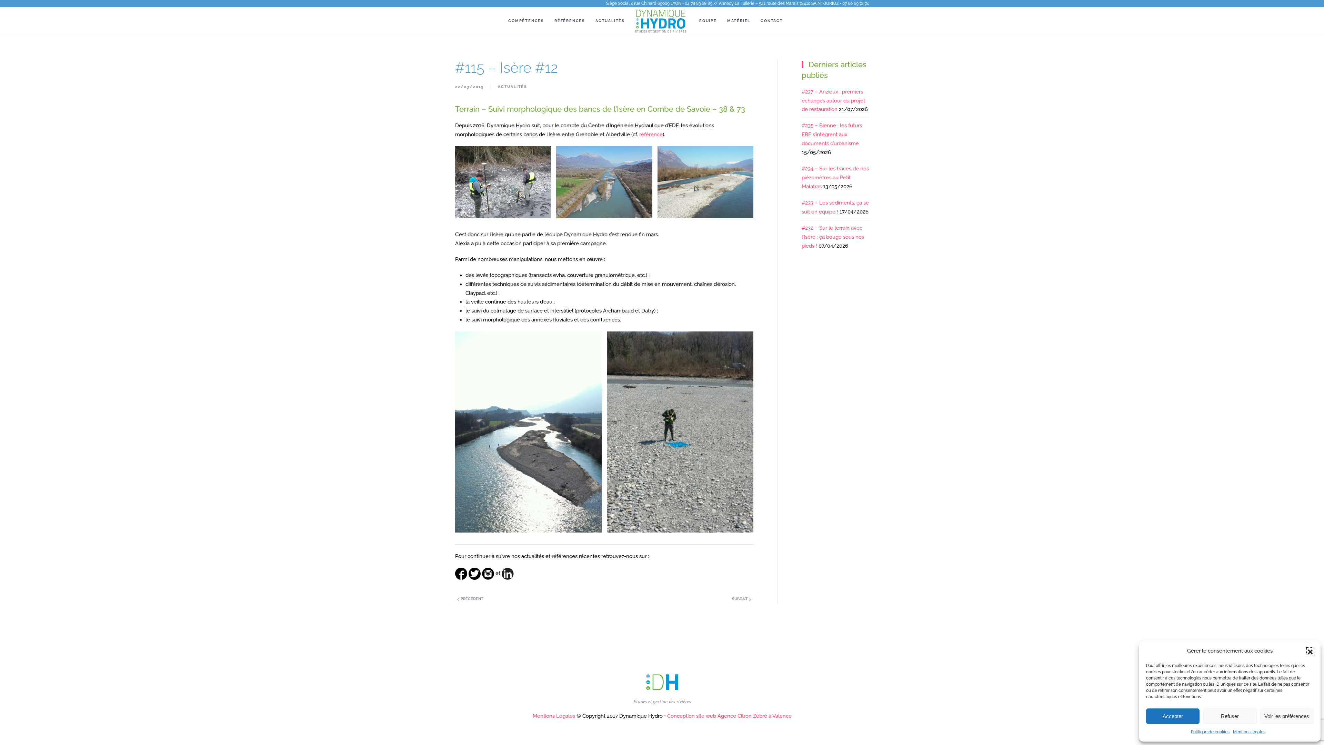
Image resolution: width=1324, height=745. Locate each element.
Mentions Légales (554, 716)
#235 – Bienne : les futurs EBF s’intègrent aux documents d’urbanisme (832, 134)
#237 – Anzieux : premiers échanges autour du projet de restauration (833, 101)
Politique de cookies (1210, 731)
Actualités (610, 21)
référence (651, 134)
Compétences (526, 21)
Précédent (471, 599)
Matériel (738, 21)
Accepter (1173, 716)
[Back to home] (662, 21)
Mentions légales (1249, 731)
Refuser (1230, 716)
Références (569, 21)
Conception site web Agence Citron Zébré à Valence (729, 716)
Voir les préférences (1286, 716)
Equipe (708, 21)
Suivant (740, 599)
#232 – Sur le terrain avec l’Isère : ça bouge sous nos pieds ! (833, 237)
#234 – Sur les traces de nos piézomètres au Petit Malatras (835, 178)
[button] (1310, 651)
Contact (772, 21)
